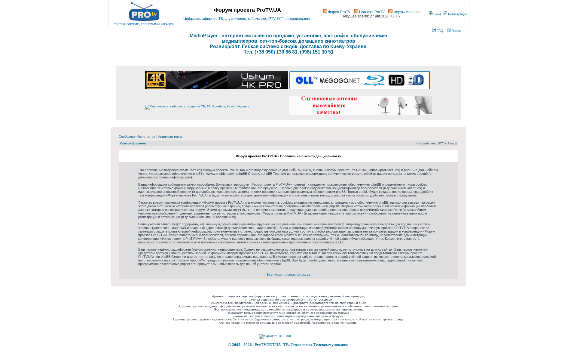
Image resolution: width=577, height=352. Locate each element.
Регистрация (457, 14)
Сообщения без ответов (137, 136)
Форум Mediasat (406, 12)
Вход (436, 14)
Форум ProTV (338, 12)
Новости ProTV (371, 12)
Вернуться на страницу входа (288, 274)
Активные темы (170, 136)
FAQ (439, 30)
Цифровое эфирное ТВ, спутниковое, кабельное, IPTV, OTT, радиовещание (247, 19)
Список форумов (133, 143)
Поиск (455, 30)
